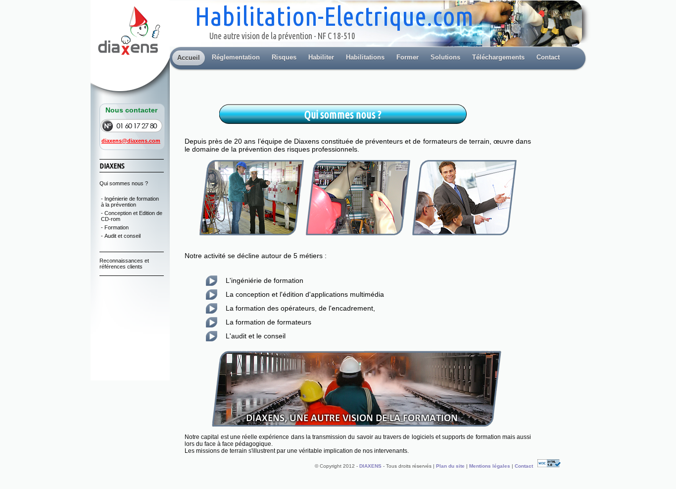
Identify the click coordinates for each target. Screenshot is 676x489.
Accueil (188, 57)
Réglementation (236, 57)
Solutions (445, 57)
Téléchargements (498, 57)
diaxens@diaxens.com (130, 141)
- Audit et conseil (121, 236)
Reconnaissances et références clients (124, 264)
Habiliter (321, 57)
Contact (548, 57)
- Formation (115, 227)
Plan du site (451, 465)
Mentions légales (490, 465)
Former (407, 57)
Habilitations (365, 57)
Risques (284, 57)
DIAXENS (370, 465)
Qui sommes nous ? (123, 183)
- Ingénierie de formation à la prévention (130, 202)
